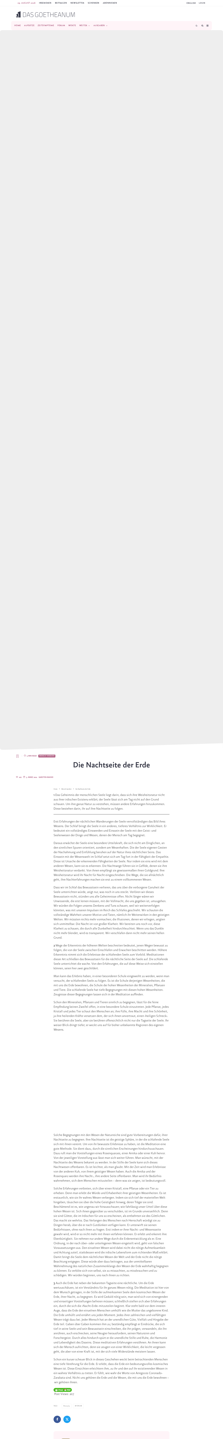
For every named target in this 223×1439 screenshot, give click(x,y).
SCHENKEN (93, 3)
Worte (72, 25)
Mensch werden (47, 756)
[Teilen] (57, 1419)
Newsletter (77, 3)
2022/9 (67, 1406)
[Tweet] (67, 1419)
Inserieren (45, 3)
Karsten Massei (46, 777)
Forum (61, 25)
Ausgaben (99, 25)
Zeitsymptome (46, 25)
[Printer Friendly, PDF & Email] (63, 1390)
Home (17, 25)
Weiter (83, 25)
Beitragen (61, 3)
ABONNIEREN (110, 3)
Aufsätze (29, 25)
